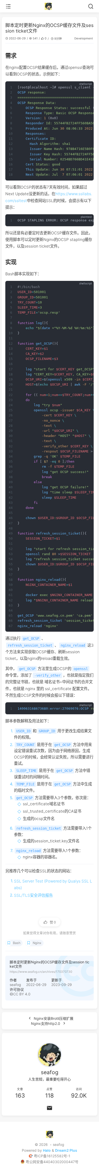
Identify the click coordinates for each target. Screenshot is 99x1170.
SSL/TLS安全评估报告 (33, 895)
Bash (16, 943)
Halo (47, 1150)
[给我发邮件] (49, 1108)
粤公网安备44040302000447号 (52, 1162)
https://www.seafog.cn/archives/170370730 (41, 972)
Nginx (37, 943)
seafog (15, 984)
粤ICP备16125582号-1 (52, 1156)
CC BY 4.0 (21, 994)
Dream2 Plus (66, 1150)
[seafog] (50, 6)
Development (83, 38)
